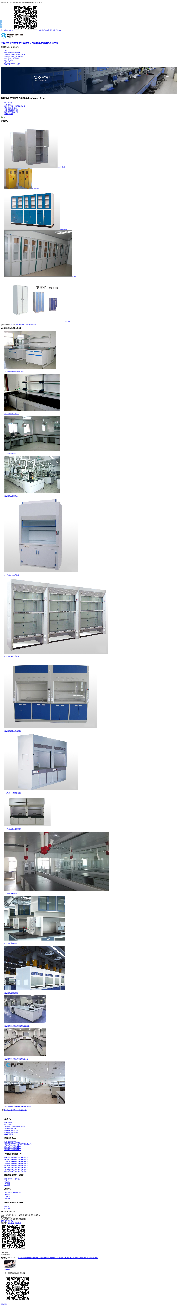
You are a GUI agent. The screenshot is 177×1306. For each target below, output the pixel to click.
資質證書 (7, 1183)
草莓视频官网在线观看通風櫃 (14, 56)
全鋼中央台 (14, 496)
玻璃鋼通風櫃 (14, 575)
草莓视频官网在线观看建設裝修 (14, 106)
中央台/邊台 (8, 104)
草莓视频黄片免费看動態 (12, 1192)
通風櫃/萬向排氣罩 (10, 108)
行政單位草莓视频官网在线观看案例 (16, 1167)
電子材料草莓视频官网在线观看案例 (16, 1169)
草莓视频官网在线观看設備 (27, 1258)
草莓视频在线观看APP (11, 58)
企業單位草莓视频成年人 (12, 1146)
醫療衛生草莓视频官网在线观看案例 (16, 1157)
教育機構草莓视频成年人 (12, 1150)
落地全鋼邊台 (14, 414)
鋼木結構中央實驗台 (17, 371)
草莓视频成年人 (9, 60)
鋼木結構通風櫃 (15, 829)
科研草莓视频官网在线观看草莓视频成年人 (18, 1144)
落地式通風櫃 (14, 656)
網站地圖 (4, 1304)
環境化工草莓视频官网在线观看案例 (16, 1161)
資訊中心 (7, 62)
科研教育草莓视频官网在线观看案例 (16, 1171)
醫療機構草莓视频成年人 (12, 1148)
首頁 (5, 50)
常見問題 (7, 1196)
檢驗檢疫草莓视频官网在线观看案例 (16, 1165)
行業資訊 (7, 1194)
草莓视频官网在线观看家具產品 (14, 54)
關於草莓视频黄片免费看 (12, 52)
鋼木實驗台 (8, 102)
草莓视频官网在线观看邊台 (19, 1059)
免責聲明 (18, 1223)
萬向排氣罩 (14, 893)
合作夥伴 (7, 1185)
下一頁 (18, 1110)
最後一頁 (24, 1110)
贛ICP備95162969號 (7, 1221)
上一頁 (10, 1110)
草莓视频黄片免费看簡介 (12, 1179)
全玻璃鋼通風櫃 (15, 793)
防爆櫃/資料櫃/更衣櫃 (11, 112)
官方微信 (10, 30)
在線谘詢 (7, 371)
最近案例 (7, 1198)
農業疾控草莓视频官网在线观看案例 (16, 1163)
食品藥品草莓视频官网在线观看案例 (16, 1159)
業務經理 (7, 1269)
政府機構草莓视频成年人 (12, 1142)
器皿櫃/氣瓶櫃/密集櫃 (11, 110)
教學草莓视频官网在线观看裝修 (20, 1106)
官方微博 (4, 30)
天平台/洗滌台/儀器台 (63, 1258)
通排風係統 (14, 943)
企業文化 (7, 1181)
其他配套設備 (8, 114)
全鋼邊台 (13, 454)
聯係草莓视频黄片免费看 (47, 30)
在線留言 (59, 30)
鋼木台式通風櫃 (15, 731)
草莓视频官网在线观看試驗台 (20, 1026)
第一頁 (6, 1110)
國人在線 (11, 1223)
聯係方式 (7, 1206)
